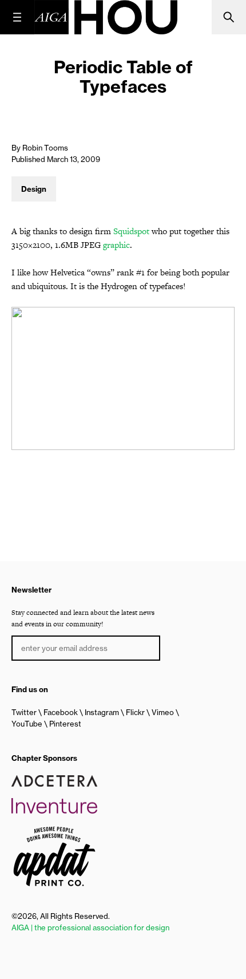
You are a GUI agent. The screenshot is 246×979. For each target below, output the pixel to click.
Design (33, 189)
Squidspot (131, 231)
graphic (116, 245)
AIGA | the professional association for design (90, 927)
